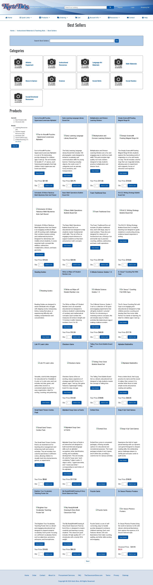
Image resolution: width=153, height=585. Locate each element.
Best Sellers (52, 31)
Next (87, 561)
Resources (113, 18)
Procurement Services (66, 575)
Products (45, 18)
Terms (108, 575)
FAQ (79, 575)
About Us (52, 575)
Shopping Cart (145, 7)
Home (9, 18)
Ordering (62, 18)
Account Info (94, 18)
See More (18, 141)
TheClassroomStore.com (93, 575)
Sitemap (125, 575)
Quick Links (25, 18)
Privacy (116, 575)
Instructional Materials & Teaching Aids (31, 31)
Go (117, 41)
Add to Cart (48, 185)
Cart (78, 18)
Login (132, 7)
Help (146, 18)
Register (120, 7)
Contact (132, 18)
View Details (39, 173)
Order (34, 575)
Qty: (36, 185)
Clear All (15, 146)
